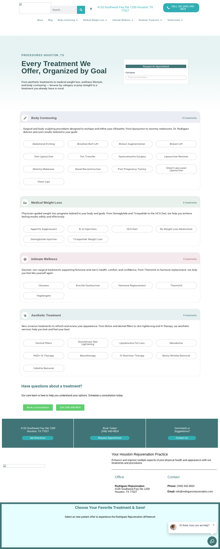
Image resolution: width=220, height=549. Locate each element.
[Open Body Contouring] (77, 20)
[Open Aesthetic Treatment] (161, 20)
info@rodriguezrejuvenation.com (194, 491)
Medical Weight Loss (46, 202)
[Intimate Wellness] (25, 259)
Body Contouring (44, 118)
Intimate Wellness (44, 259)
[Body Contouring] (25, 118)
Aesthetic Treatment (46, 315)
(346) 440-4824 (186, 486)
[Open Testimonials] (182, 20)
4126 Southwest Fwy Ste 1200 (132, 489)
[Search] (81, 10)
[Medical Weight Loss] (25, 202)
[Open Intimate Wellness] (132, 20)
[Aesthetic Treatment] (25, 315)
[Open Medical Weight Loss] (106, 20)
